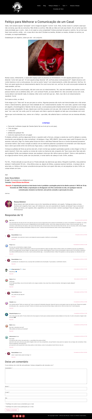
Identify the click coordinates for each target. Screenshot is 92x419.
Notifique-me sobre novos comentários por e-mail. (20, 403)
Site (6, 398)
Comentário (8, 368)
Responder (11, 229)
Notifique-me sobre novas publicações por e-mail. (20, 406)
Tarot (64, 5)
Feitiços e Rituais (53, 5)
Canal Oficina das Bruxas (20, 182)
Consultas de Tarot (58, 9)
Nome (7, 386)
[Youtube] (20, 416)
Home (38, 5)
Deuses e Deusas (74, 5)
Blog (44, 5)
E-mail (7, 392)
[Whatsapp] (23, 416)
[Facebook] (17, 416)
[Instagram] (13, 416)
